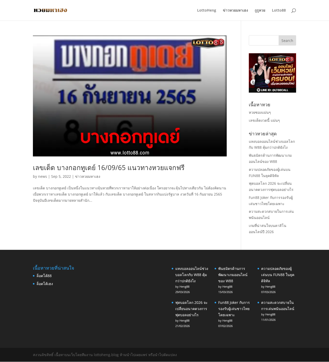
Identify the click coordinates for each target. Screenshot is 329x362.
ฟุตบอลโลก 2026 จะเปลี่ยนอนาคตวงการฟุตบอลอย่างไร (191, 308)
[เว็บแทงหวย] (272, 91)
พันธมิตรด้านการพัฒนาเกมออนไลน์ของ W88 (233, 274)
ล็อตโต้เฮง (44, 283)
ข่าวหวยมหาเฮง (235, 10)
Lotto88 (279, 10)
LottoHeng (206, 10)
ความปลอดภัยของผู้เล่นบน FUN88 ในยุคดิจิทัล (277, 274)
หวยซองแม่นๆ (260, 112)
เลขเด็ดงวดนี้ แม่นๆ (264, 120)
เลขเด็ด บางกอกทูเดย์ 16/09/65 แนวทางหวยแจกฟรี (109, 167)
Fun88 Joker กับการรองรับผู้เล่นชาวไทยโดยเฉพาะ (234, 308)
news (42, 176)
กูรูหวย (260, 10)
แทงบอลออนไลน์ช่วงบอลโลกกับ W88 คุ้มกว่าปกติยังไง (191, 274)
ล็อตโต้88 (44, 275)
